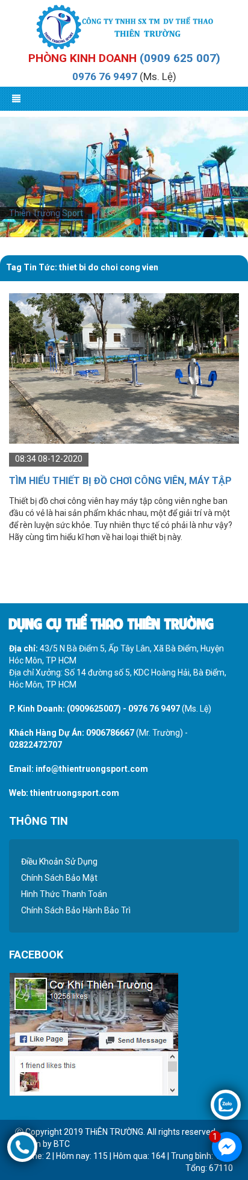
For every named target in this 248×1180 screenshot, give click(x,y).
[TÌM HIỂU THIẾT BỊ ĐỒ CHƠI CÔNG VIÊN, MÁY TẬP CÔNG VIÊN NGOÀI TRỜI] (124, 368)
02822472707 (35, 745)
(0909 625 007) (180, 58)
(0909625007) (94, 708)
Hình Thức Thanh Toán (64, 894)
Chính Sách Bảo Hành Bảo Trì (76, 910)
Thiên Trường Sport (46, 213)
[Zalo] (226, 1104)
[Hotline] (22, 1146)
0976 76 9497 (104, 76)
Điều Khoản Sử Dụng (59, 861)
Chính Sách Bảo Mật (59, 878)
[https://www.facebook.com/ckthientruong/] (93, 1033)
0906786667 (110, 733)
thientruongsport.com (74, 793)
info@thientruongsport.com (92, 769)
